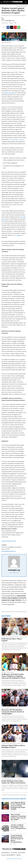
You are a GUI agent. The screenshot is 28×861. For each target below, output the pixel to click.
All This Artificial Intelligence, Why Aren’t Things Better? (18, 826)
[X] (11, 27)
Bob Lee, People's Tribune (7, 708)
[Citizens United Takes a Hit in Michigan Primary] (15, 733)
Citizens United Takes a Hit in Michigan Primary (13, 746)
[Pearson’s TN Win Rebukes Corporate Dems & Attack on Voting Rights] (15, 697)
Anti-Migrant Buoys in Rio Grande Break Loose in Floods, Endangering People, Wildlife (18, 805)
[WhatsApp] (18, 27)
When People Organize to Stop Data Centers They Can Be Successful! (18, 817)
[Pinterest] (15, 27)
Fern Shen (4, 672)
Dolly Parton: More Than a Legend (12, 640)
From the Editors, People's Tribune (9, 743)
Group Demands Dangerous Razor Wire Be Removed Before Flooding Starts (17, 838)
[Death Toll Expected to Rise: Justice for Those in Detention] (15, 768)
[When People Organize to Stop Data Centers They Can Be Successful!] (5, 818)
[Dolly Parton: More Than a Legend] (15, 626)
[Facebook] (8, 27)
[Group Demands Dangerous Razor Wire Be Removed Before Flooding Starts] (5, 838)
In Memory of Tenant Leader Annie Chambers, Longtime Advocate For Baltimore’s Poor (13, 676)
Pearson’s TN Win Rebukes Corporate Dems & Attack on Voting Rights (13, 712)
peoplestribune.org (11, 596)
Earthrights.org (9, 20)
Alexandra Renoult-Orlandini (8, 779)
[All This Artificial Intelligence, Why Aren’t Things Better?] (5, 828)
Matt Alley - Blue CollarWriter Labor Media (10, 636)
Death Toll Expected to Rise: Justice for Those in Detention (13, 782)
